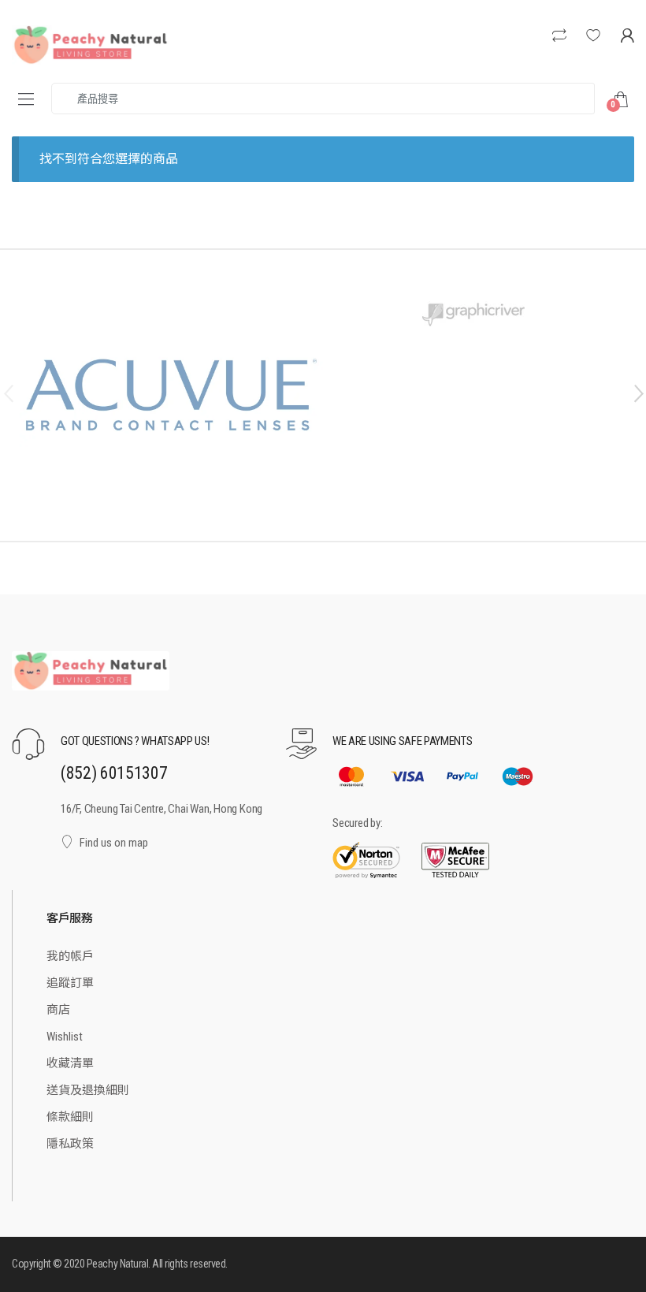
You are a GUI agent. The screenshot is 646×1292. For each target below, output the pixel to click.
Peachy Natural (117, 1263)
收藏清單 (70, 1063)
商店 (58, 1010)
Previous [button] (8, 392)
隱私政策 (70, 1144)
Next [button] (638, 392)
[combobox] (323, 98)
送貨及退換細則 (87, 1090)
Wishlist (64, 1037)
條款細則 (70, 1117)
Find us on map (114, 843)
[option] (171, 395)
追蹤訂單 (70, 983)
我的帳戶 (70, 956)
